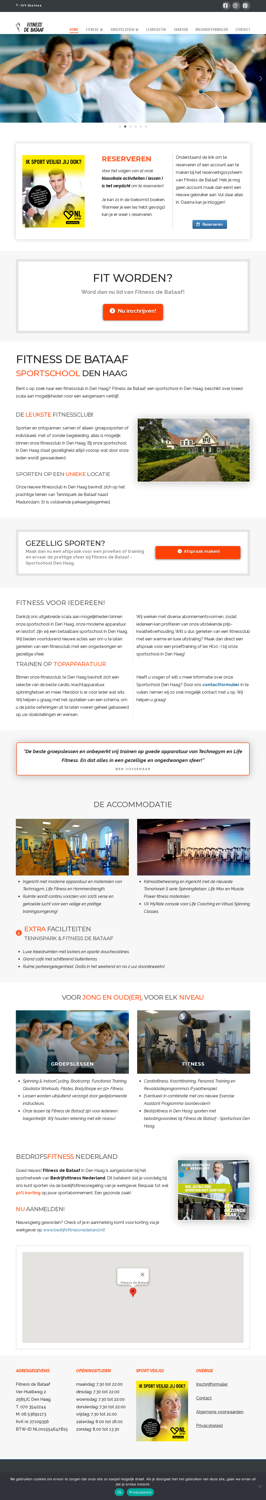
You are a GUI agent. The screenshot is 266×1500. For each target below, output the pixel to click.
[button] (133, 1292)
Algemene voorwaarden (219, 1411)
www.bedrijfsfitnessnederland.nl (73, 1229)
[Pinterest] (246, 6)
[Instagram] (236, 6)
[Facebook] (226, 6)
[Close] (142, 1274)
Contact (204, 1398)
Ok (119, 1492)
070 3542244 (31, 5)
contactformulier (221, 684)
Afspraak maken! (202, 551)
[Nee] (259, 1486)
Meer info (76, 1071)
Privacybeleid (209, 1425)
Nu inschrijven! (137, 311)
